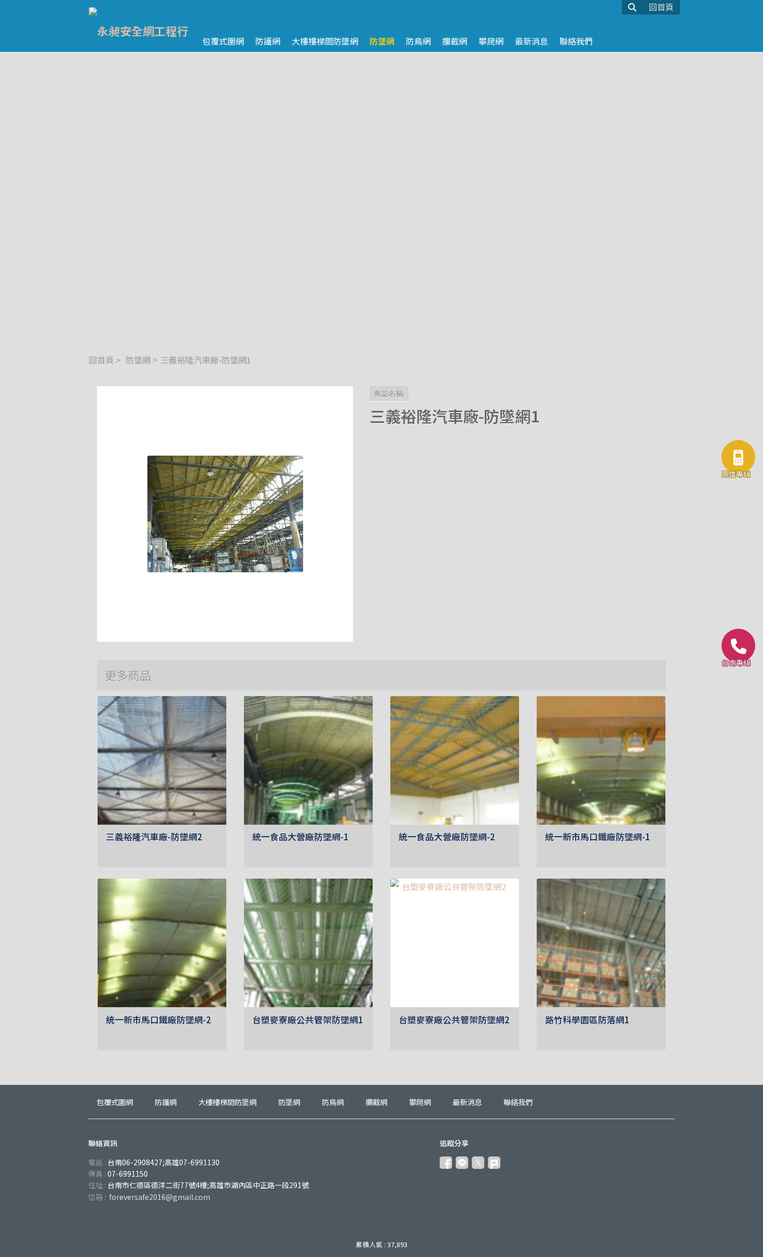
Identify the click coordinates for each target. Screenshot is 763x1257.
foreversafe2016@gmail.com (159, 1197)
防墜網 (138, 360)
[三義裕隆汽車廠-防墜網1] (225, 514)
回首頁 (101, 360)
